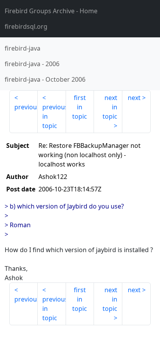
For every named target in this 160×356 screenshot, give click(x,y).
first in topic (79, 107)
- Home (51, 11)
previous (26, 107)
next (134, 97)
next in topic (110, 107)
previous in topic (54, 116)
